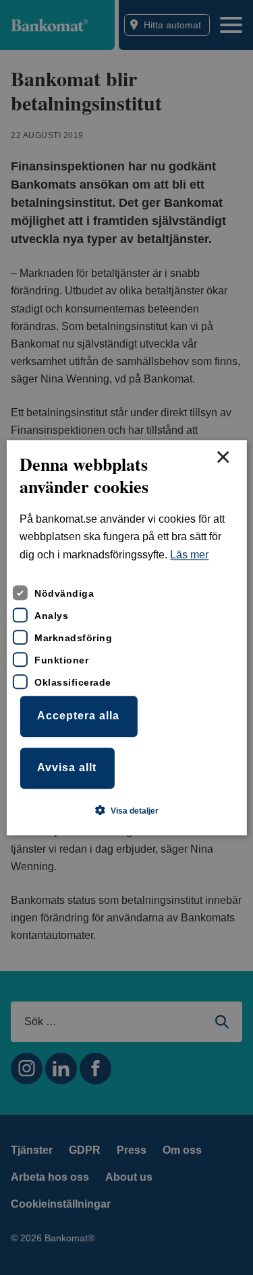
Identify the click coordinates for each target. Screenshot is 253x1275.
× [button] (222, 458)
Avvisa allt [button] (66, 767)
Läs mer (189, 554)
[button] (127, 810)
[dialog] (126, 637)
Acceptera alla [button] (78, 716)
